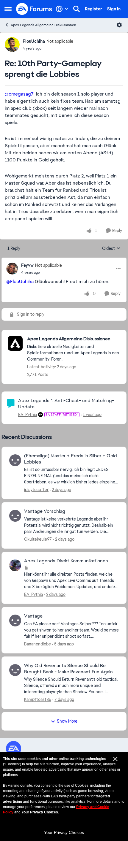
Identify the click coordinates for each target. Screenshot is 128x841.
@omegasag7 (19, 94)
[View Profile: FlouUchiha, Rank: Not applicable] (12, 44)
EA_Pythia (27, 414)
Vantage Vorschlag (44, 511)
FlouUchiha (34, 41)
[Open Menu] (119, 25)
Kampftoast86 (37, 699)
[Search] (76, 8)
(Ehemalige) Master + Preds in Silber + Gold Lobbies (70, 459)
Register (93, 9)
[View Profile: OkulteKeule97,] (15, 516)
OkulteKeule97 (38, 539)
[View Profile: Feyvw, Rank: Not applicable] (12, 268)
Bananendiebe (37, 644)
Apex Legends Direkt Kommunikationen (66, 561)
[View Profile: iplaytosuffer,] (15, 460)
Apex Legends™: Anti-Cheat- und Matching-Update (66, 403)
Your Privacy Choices (64, 832)
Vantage (33, 616)
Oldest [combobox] (111, 249)
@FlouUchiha (20, 281)
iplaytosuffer (36, 489)
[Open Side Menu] (8, 8)
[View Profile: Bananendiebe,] (15, 620)
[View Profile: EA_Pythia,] (15, 565)
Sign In (114, 9)
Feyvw (27, 265)
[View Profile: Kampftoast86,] (15, 670)
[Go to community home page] (34, 9)
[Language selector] (62, 9)
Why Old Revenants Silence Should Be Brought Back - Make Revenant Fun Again (68, 669)
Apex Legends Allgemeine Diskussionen (43, 25)
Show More (67, 721)
